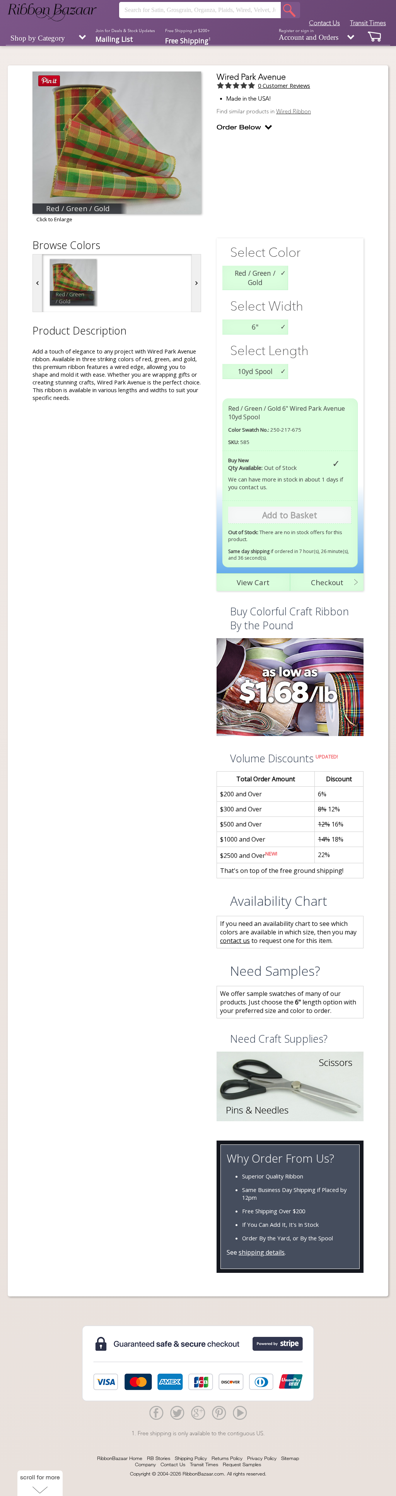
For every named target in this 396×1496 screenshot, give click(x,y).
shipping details (262, 1252)
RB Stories (158, 1458)
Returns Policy (227, 1458)
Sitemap (290, 1458)
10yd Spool (255, 371)
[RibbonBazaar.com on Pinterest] (219, 1412)
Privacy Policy (262, 1458)
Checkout (327, 582)
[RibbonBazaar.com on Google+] (198, 1412)
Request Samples (242, 1464)
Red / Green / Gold (255, 277)
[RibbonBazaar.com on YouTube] (239, 1412)
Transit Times (368, 23)
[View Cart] (374, 36)
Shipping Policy (191, 1458)
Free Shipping (188, 40)
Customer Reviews (284, 85)
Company (145, 1464)
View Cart (253, 582)
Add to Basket (289, 515)
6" (255, 326)
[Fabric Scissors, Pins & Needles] (290, 1087)
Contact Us (324, 23)
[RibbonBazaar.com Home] (52, 12)
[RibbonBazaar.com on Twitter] (177, 1412)
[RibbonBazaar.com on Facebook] (156, 1412)
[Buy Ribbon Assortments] (290, 688)
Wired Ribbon (293, 111)
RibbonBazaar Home (119, 1458)
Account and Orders (308, 34)
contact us (235, 940)
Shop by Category (37, 38)
